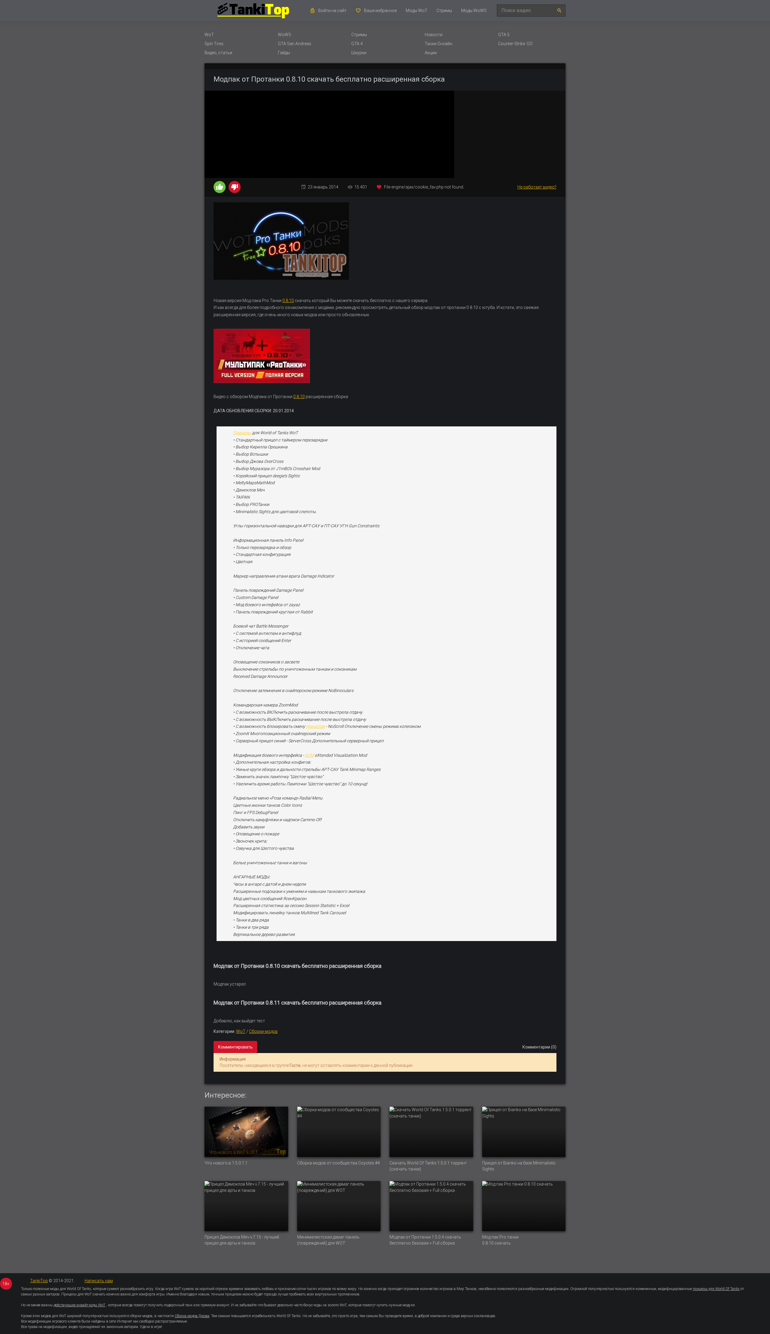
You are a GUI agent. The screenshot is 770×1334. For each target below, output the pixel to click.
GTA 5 (504, 34)
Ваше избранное (380, 10)
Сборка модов (311, 1163)
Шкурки (358, 52)
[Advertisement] (509, 134)
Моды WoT (416, 10)
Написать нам (99, 1280)
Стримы (444, 10)
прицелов (315, 726)
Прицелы (242, 432)
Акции (431, 52)
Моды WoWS (474, 10)
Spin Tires (214, 43)
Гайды (284, 52)
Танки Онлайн (438, 43)
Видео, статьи (218, 52)
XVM (309, 755)
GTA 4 (357, 43)
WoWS (284, 34)
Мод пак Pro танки (500, 1237)
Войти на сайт (332, 10)
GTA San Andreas (294, 43)
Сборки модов (263, 1031)
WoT (209, 34)
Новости (433, 34)
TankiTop (39, 1280)
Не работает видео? (536, 187)
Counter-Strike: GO (515, 43)
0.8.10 (288, 300)
